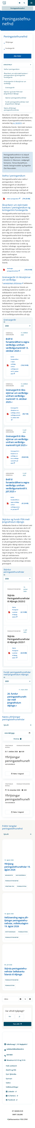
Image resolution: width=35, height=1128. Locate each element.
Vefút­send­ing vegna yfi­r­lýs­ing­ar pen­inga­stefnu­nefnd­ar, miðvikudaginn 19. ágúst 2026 (16, 922)
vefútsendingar (10, 932)
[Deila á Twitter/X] (25, 999)
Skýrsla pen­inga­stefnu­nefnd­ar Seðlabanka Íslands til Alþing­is (15, 971)
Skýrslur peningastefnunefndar (15, 98)
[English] (20, 3)
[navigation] (31, 3)
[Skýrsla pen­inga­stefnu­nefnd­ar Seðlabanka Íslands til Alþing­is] (17, 953)
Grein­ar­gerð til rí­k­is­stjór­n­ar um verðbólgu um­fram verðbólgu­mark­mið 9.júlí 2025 (17, 441)
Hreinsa (16, 739)
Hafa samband (11, 1066)
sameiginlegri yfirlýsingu (12, 283)
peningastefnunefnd (11, 881)
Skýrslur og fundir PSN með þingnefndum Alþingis (13, 93)
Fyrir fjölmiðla (11, 1074)
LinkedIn (11, 1092)
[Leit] (24, 3)
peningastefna (21, 886)
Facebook (11, 1100)
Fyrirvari (9, 1079)
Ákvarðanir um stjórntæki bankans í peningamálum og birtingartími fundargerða (16, 75)
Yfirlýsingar (9, 42)
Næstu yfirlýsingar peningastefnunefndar (11, 109)
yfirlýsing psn (9, 886)
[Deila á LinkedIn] (30, 999)
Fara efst (16, 1024)
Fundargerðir (10, 48)
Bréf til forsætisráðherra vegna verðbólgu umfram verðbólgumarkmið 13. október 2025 (17, 344)
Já (19, 1016)
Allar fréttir (17, 56)
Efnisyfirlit (8, 64)
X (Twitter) (12, 1096)
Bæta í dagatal (18, 774)
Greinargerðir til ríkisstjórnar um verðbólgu (15, 82)
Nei (10, 1016)
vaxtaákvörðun (21, 875)
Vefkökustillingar (12, 1087)
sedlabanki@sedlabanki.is (15, 1049)
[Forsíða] (5, 3)
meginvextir (9, 875)
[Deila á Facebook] (20, 999)
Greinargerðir (10, 88)
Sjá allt (6, 725)
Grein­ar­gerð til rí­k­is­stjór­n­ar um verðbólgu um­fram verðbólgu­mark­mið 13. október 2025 (17, 395)
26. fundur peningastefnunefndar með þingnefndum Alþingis (16, 699)
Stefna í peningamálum (11, 69)
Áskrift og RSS (11, 1070)
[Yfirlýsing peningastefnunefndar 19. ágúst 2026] (17, 849)
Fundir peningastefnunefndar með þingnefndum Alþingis (17, 103)
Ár (4, 322)
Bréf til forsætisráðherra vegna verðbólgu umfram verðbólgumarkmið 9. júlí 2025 (17, 485)
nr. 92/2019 (17, 123)
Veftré (8, 1083)
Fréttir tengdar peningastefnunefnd (12, 827)
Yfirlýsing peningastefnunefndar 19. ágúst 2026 (17, 866)
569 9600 (10, 1055)
